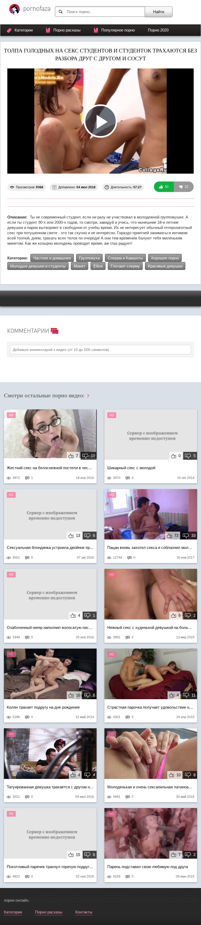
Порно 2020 (158, 30)
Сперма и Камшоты (125, 258)
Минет (79, 266)
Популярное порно (118, 30)
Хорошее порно (165, 258)
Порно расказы (67, 30)
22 (186, 187)
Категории (24, 30)
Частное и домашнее (52, 258)
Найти (158, 11)
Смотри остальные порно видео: (45, 395)
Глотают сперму (125, 266)
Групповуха (89, 258)
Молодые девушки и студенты (38, 266)
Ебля (98, 266)
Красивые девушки (165, 266)
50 (166, 187)
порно (9, 900)
